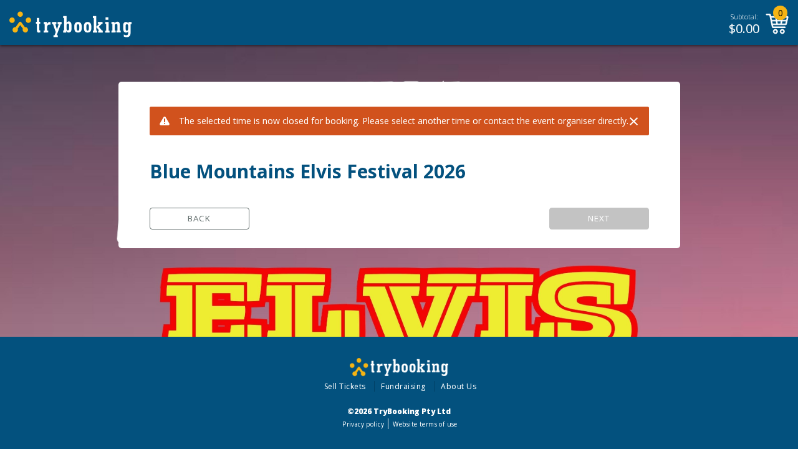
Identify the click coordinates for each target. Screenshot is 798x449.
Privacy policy (363, 424)
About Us (458, 386)
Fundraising (403, 386)
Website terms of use (425, 424)
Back (199, 218)
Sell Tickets (345, 386)
